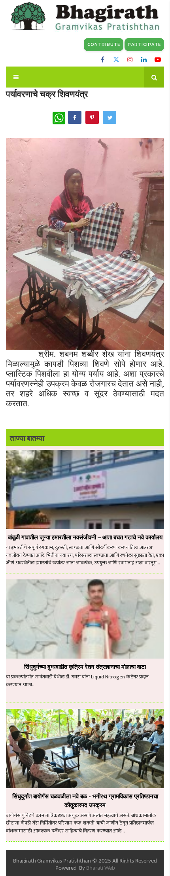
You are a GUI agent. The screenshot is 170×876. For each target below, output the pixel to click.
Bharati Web (100, 868)
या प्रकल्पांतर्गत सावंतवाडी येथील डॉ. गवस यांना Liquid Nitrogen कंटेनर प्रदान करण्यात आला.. (77, 681)
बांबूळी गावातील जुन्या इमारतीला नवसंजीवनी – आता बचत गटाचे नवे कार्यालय (85, 537)
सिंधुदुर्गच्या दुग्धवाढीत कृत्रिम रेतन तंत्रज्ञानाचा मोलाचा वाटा (85, 666)
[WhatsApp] (59, 118)
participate (144, 44)
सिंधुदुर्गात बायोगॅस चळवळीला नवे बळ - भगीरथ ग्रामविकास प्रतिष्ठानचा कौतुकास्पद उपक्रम (85, 800)
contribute (103, 44)
